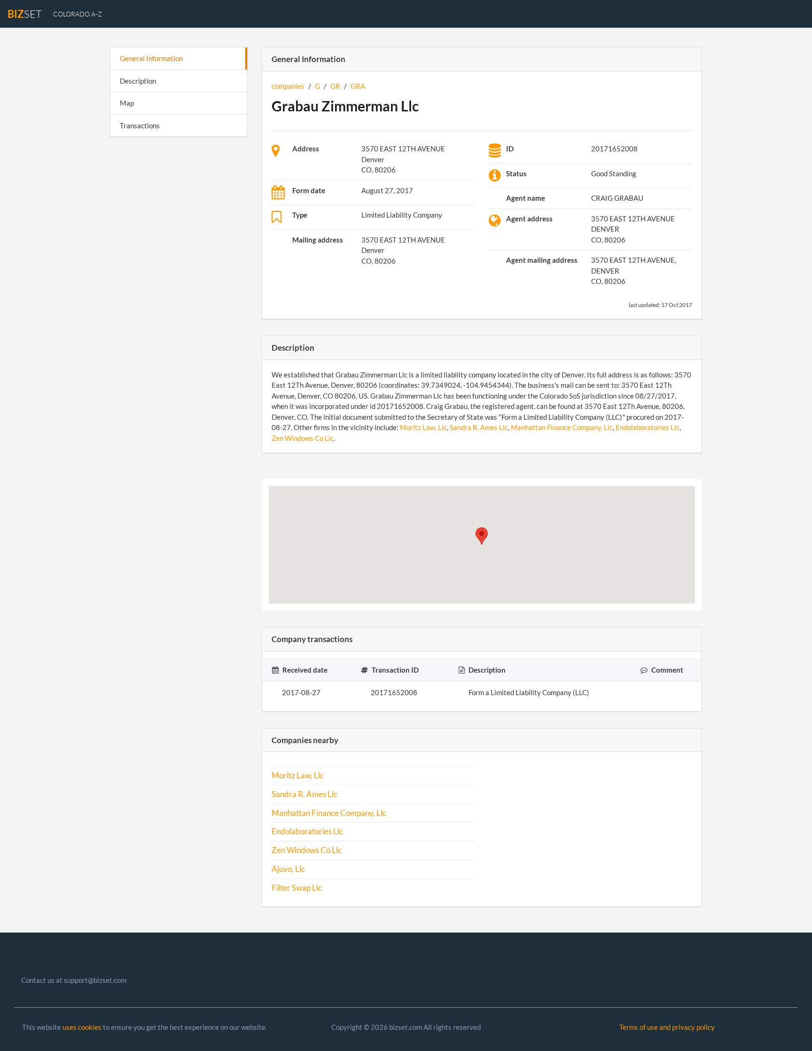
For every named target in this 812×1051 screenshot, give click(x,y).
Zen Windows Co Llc (303, 438)
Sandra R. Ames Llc (479, 427)
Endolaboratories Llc (647, 427)
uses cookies (82, 1027)
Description (138, 81)
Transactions (140, 125)
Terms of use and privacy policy (667, 1027)
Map (127, 103)
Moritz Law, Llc (423, 427)
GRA (358, 86)
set (25, 14)
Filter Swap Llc (297, 888)
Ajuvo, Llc (288, 869)
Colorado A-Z (77, 14)
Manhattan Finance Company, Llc (562, 427)
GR (335, 86)
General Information (151, 58)
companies (288, 86)
